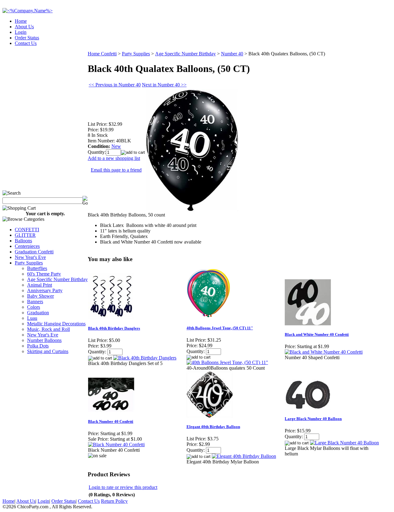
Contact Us (26, 43)
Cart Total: (369, 41)
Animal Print (39, 285)
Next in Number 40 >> (164, 84)
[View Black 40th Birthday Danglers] (144, 357)
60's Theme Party (44, 273)
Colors (33, 307)
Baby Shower (40, 296)
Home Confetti (102, 53)
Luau (32, 318)
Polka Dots (38, 345)
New (116, 146)
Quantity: (97, 152)
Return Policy (114, 501)
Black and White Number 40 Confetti (317, 334)
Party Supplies (29, 262)
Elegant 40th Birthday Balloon (213, 426)
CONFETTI (27, 229)
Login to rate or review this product (123, 487)
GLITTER (25, 235)
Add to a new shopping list (114, 158)
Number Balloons (44, 340)
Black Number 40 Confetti (110, 421)
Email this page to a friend (116, 170)
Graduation (38, 312)
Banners (35, 301)
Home (21, 21)
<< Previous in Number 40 (115, 84)
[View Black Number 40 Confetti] (116, 444)
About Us (24, 26)
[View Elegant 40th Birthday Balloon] (244, 456)
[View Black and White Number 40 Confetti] (324, 352)
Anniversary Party (44, 290)
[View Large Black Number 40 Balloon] (344, 442)
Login (20, 32)
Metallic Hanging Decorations (56, 323)
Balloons (23, 240)
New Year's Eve (30, 257)
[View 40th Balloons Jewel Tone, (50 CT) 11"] (227, 362)
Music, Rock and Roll (48, 329)
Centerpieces (27, 246)
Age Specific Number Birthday (57, 279)
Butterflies (37, 268)
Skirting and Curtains (47, 351)
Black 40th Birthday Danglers (114, 328)
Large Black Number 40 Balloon (313, 418)
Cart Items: (336, 41)
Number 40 (232, 53)
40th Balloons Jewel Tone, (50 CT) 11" (220, 328)
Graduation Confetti (34, 251)
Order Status (27, 37)
